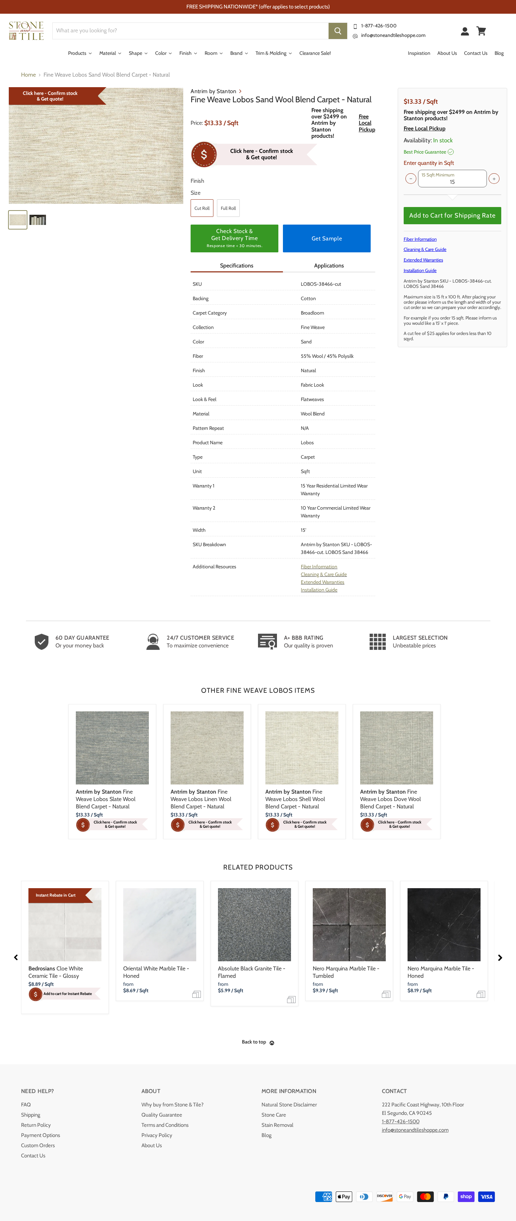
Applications (329, 265)
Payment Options (40, 1135)
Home (28, 75)
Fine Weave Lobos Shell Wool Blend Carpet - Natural (295, 799)
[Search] (338, 31)
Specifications (236, 265)
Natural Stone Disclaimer (289, 1105)
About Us (151, 1145)
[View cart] (481, 31)
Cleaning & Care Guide (324, 574)
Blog (266, 1135)
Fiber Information (319, 566)
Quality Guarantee (161, 1115)
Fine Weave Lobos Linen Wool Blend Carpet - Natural (201, 799)
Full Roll (228, 208)
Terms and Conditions (164, 1125)
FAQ (26, 1105)
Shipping (30, 1115)
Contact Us (33, 1155)
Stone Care (274, 1115)
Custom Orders (38, 1145)
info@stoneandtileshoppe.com (393, 35)
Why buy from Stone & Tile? (172, 1105)
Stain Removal (277, 1125)
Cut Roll (202, 208)
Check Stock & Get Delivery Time (234, 238)
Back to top (254, 1042)
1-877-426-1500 (379, 25)
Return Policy (36, 1125)
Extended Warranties (322, 582)
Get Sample (327, 238)
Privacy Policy (156, 1135)
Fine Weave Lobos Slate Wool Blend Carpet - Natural (105, 799)
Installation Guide (319, 590)
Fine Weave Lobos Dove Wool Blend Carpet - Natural (390, 799)
